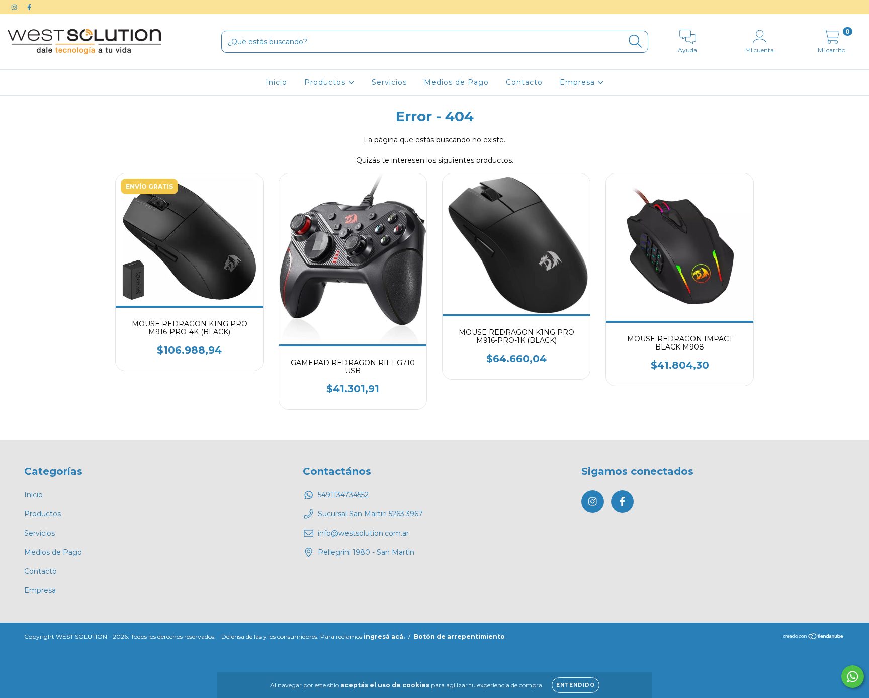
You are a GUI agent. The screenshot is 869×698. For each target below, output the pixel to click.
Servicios (389, 82)
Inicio (276, 82)
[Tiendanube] (813, 637)
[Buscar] (635, 41)
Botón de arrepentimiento (459, 636)
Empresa (578, 82)
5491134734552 (343, 494)
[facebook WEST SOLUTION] (29, 7)
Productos (326, 82)
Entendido (575, 685)
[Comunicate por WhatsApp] (852, 676)
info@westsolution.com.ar (363, 533)
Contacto (524, 82)
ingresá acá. (384, 636)
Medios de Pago (456, 82)
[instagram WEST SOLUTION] (15, 7)
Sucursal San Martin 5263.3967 (370, 513)
